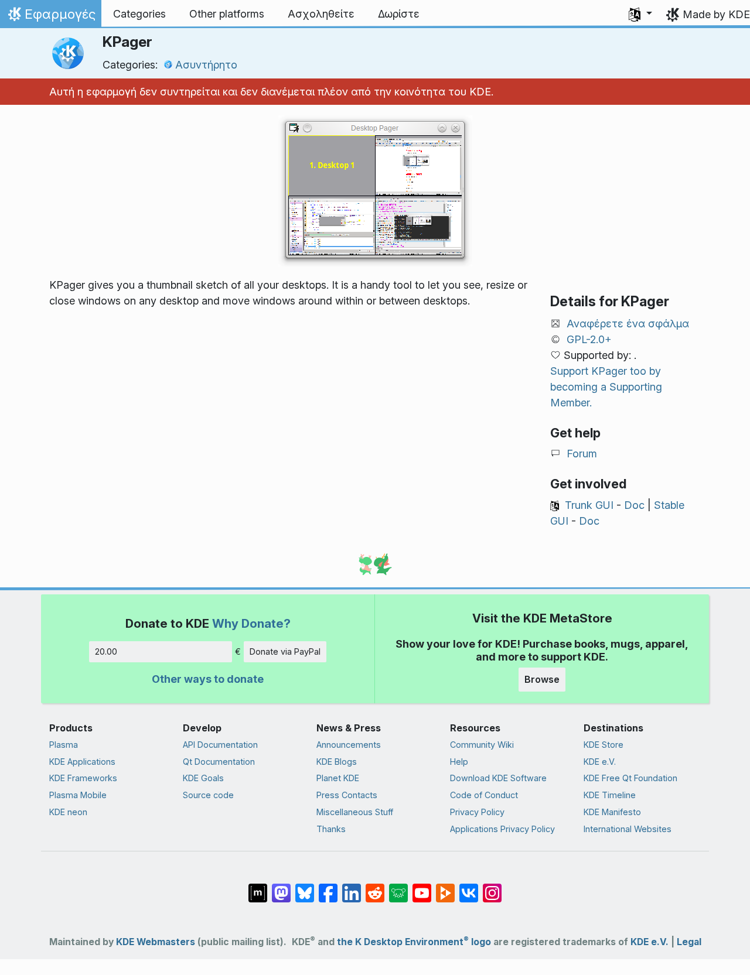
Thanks (331, 829)
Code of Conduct (484, 795)
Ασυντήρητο (206, 65)
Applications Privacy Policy (502, 829)
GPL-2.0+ (589, 339)
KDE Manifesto (612, 812)
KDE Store (603, 745)
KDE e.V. (600, 762)
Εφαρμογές (50, 17)
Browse (542, 679)
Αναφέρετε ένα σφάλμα (628, 323)
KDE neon (68, 812)
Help (459, 762)
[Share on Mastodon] (281, 887)
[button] (640, 14)
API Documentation (220, 745)
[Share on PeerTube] (445, 887)
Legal (689, 941)
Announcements (348, 745)
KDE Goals (203, 778)
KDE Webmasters (155, 941)
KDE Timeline (610, 795)
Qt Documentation (219, 762)
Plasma (63, 745)
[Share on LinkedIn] (351, 887)
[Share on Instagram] (492, 887)
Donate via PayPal (285, 651)
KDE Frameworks (83, 778)
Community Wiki (482, 745)
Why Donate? (251, 623)
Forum (582, 453)
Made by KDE (716, 14)
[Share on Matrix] (257, 887)
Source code (208, 795)
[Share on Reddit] (375, 887)
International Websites (627, 829)
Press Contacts (346, 795)
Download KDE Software (498, 778)
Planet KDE (337, 778)
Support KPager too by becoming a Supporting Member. (606, 387)
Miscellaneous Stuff (354, 812)
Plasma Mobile (78, 795)
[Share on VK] (468, 887)
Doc (634, 505)
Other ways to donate (208, 679)
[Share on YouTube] (421, 887)
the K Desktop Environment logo (414, 941)
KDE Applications (82, 762)
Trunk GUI (589, 505)
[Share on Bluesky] (304, 887)
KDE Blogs (336, 762)
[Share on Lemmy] (398, 887)
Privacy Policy (477, 812)
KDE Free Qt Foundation (630, 778)
